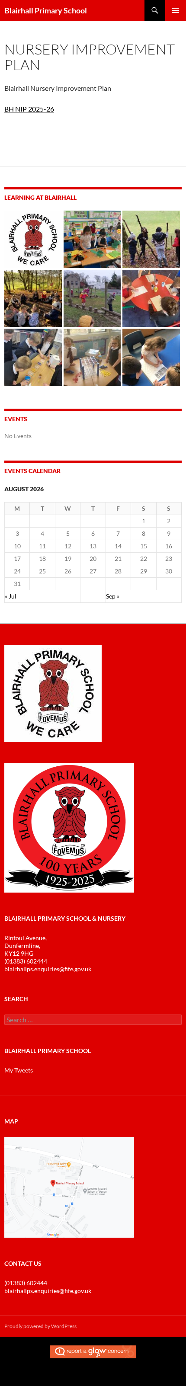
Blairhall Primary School (45, 10)
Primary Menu (175, 10)
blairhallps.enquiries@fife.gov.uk (47, 969)
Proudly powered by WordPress (40, 1326)
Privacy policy (111, 1376)
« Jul (10, 596)
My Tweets (18, 1070)
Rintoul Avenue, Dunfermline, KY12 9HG (25, 945)
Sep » (112, 596)
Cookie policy (74, 1376)
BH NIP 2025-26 (29, 109)
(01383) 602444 (25, 961)
